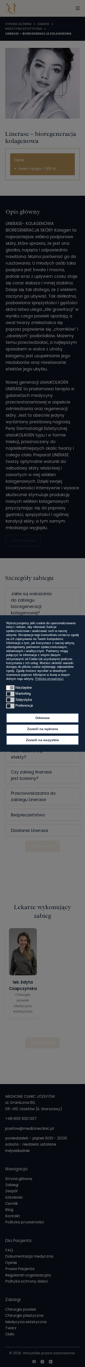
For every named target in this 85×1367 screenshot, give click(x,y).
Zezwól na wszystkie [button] (42, 740)
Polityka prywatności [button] (49, 679)
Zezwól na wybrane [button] (42, 729)
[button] (10, 688)
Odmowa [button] (42, 718)
